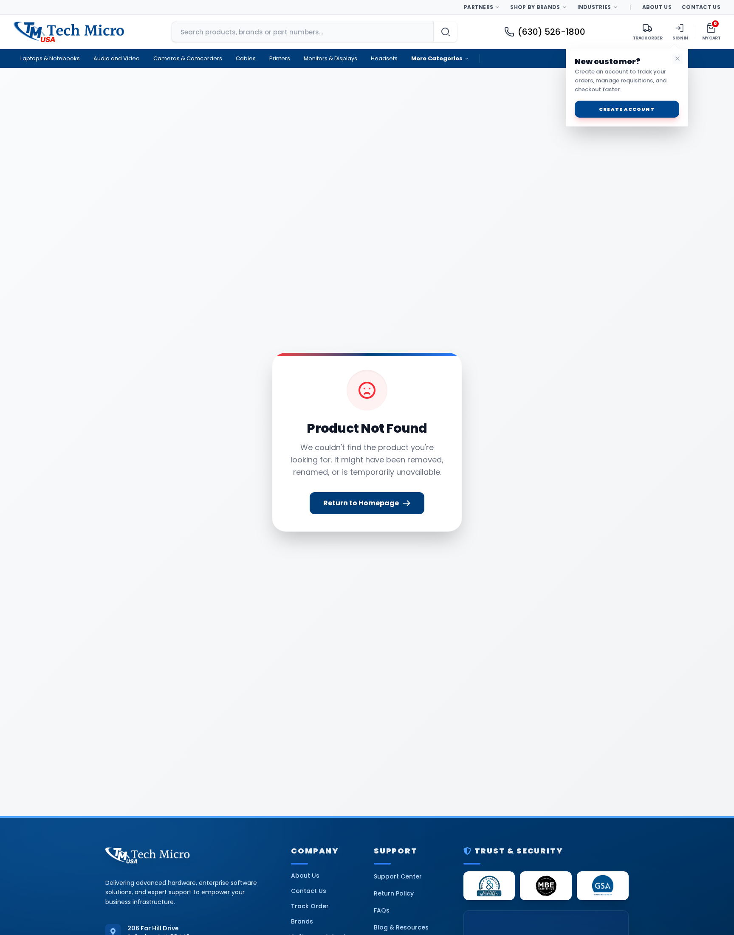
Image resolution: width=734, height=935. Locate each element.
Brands (302, 921)
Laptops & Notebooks (50, 58)
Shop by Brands (535, 7)
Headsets (384, 58)
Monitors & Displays (330, 58)
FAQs (382, 910)
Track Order (310, 906)
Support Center (398, 876)
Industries (594, 7)
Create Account (626, 109)
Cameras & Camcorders (187, 58)
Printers (279, 58)
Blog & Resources (401, 927)
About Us (657, 7)
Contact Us (701, 7)
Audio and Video (116, 58)
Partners (478, 7)
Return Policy (394, 893)
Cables (246, 58)
